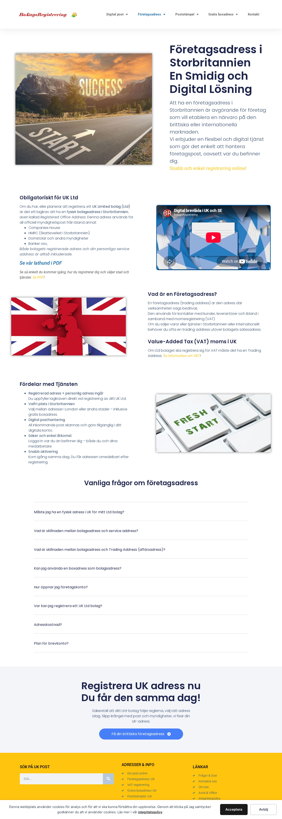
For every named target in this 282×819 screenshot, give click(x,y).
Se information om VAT (181, 356)
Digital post (115, 14)
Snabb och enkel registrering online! (208, 168)
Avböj (263, 809)
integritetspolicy (150, 812)
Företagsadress (149, 14)
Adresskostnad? (48, 624)
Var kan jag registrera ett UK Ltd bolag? (68, 605)
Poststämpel (184, 14)
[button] (141, 515)
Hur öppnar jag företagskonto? (61, 587)
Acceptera (233, 809)
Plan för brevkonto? (51, 643)
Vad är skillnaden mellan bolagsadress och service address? (86, 530)
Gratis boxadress (221, 14)
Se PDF (38, 277)
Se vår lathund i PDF (41, 263)
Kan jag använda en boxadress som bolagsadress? (77, 568)
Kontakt (253, 14)
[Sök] (108, 778)
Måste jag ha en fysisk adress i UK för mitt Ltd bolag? (79, 512)
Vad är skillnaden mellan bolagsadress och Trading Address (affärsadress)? (99, 549)
